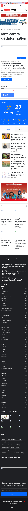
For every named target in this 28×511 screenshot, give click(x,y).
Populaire (7, 129)
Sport (3, 390)
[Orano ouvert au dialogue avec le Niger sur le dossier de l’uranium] (7, 213)
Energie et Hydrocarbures (8, 330)
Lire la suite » (6, 79)
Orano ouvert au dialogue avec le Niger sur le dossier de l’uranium (6, 220)
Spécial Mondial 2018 (7, 388)
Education (4, 325)
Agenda (4, 288)
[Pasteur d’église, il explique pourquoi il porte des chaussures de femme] (6, 156)
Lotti (3, 351)
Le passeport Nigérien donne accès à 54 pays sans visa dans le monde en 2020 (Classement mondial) (18, 165)
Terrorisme (4, 395)
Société (4, 385)
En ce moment (5, 327)
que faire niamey (19, 450)
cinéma (19, 439)
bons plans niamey (12, 439)
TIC (3, 397)
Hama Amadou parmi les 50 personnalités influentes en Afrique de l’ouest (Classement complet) (18, 147)
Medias (4, 354)
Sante (3, 378)
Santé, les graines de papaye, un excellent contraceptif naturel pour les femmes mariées (18, 137)
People (4, 366)
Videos (3, 405)
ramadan (4, 452)
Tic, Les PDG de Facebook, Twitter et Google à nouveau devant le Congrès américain (13, 65)
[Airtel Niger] (14, 3)
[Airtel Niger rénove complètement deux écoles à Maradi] (23, 428)
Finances (4, 334)
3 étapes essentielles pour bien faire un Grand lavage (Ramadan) (18, 174)
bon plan (4, 439)
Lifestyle (4, 344)
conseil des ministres (7, 308)
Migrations (4, 356)
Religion (4, 373)
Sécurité (4, 380)
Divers (3, 317)
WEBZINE (4, 407)
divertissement (10, 442)
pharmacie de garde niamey (8, 450)
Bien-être (4, 300)
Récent (21, 129)
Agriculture (5, 291)
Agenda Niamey (5, 61)
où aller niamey (5, 447)
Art (3, 293)
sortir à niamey (16, 452)
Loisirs (3, 349)
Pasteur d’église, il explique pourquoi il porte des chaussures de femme (18, 155)
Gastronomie (5, 339)
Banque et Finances (7, 296)
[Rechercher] (26, 10)
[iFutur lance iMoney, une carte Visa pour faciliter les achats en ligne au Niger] (5, 417)
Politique (4, 371)
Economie (4, 322)
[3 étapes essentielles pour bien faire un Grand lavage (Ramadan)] (6, 175)
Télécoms (4, 392)
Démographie (5, 315)
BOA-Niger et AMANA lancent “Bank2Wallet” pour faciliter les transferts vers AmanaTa (21, 222)
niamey (7, 444)
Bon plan (4, 303)
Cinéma (4, 305)
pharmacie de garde (15, 447)
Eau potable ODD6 (6, 320)
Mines (3, 359)
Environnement (6, 332)
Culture (4, 313)
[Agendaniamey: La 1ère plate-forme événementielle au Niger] (10, 10)
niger (12, 444)
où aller (17, 444)
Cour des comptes (6, 310)
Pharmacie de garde (7, 368)
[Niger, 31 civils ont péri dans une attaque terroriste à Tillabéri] (23, 422)
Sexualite (4, 383)
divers (3, 442)
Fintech (4, 337)
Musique (4, 363)
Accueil (4, 29)
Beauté (4, 298)
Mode (3, 361)
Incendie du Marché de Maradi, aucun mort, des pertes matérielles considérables (6, 242)
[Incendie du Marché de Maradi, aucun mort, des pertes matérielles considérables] (7, 234)
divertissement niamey (20, 442)
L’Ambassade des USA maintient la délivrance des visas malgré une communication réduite (20, 244)
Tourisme (4, 400)
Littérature (4, 346)
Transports (4, 402)
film (3, 444)
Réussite (4, 375)
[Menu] (2, 10)
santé (9, 452)
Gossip (3, 342)
